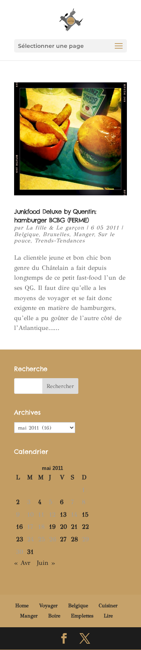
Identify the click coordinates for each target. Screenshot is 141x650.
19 (52, 526)
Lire (108, 616)
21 (74, 526)
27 (63, 539)
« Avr (22, 562)
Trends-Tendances (59, 240)
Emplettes (82, 616)
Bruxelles (56, 234)
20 (63, 526)
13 (63, 514)
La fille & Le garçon (55, 227)
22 (85, 526)
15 (85, 514)
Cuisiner (108, 606)
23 (19, 539)
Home (22, 606)
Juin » (46, 562)
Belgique (26, 234)
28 (74, 539)
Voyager (48, 606)
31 (30, 551)
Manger (83, 234)
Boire (54, 616)
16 (19, 526)
